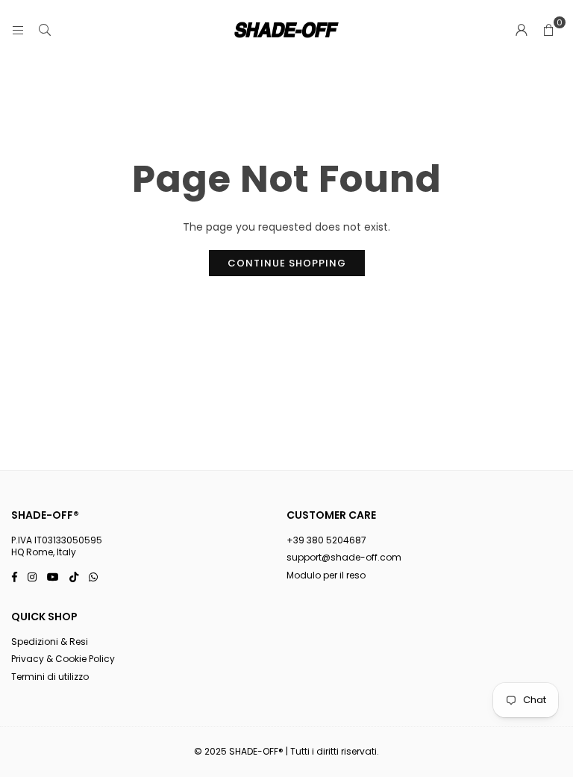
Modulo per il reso (326, 575)
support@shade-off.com (343, 557)
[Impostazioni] (521, 29)
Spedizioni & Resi (49, 641)
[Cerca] (44, 29)
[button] (548, 29)
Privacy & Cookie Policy (63, 658)
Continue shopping (287, 263)
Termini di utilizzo (50, 676)
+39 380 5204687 (326, 540)
